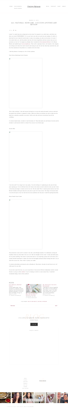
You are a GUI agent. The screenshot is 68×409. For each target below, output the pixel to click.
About (25, 378)
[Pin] (14, 30)
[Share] (10, 30)
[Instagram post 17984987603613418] (62, 397)
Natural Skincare (42, 301)
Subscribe (25, 381)
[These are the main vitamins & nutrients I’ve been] (51, 397)
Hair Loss (25, 384)
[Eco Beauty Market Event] (17, 290)
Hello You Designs (28, 406)
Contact (25, 379)
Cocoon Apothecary (26, 43)
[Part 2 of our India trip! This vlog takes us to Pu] (39, 397)
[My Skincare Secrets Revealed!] (51, 290)
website (23, 271)
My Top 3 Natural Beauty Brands (31, 294)
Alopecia (25, 383)
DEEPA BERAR (34, 6)
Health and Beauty (32, 301)
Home (33, 324)
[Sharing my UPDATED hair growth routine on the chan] (28, 397)
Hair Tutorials (25, 388)
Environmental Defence (45, 41)
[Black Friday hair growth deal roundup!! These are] (16, 397)
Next (56, 305)
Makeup (25, 386)
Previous (13, 305)
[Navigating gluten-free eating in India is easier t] (5, 397)
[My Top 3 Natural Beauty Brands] (34, 288)
